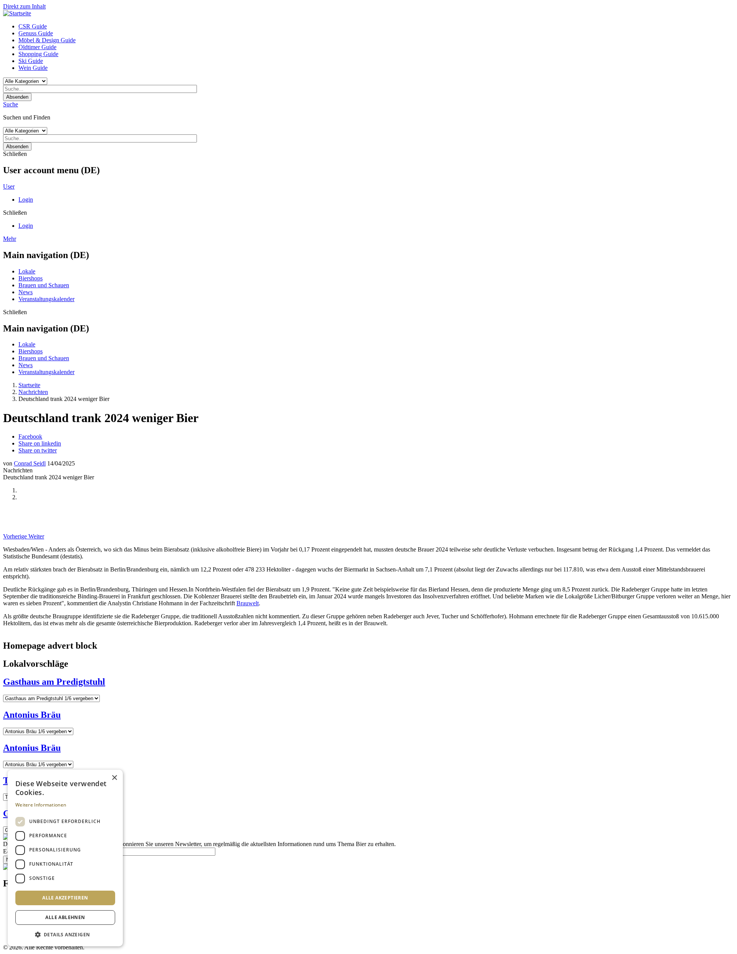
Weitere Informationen (40, 805)
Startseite (29, 385)
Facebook (30, 436)
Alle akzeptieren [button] (65, 897)
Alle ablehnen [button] (65, 917)
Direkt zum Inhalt (24, 6)
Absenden (17, 97)
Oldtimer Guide (37, 47)
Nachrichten (33, 392)
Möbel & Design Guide (47, 40)
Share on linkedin (39, 443)
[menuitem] (376, 26)
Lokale (26, 271)
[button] (65, 934)
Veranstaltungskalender (46, 299)
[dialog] (65, 858)
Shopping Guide (38, 54)
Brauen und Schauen (43, 285)
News (25, 292)
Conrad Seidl (30, 463)
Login (25, 199)
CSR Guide (32, 26)
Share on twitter (37, 450)
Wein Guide (33, 68)
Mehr (9, 238)
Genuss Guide (35, 33)
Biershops (30, 278)
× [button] (114, 778)
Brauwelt (247, 603)
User (9, 186)
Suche (10, 104)
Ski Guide (30, 61)
